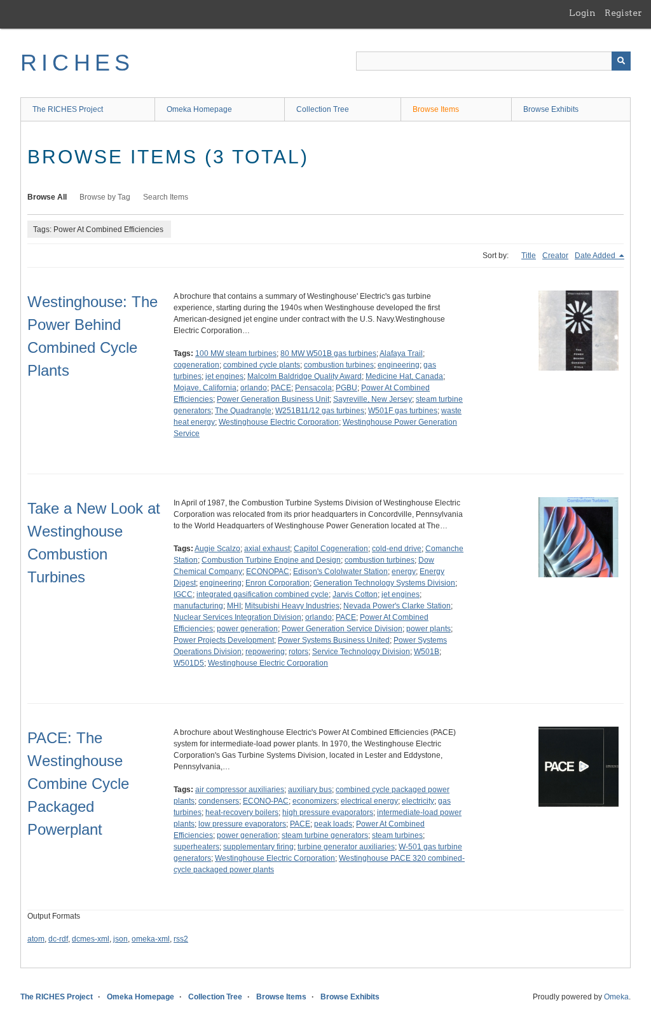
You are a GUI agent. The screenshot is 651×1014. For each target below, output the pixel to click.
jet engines (224, 376)
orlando (253, 387)
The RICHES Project (67, 109)
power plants (428, 628)
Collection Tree (322, 109)
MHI (234, 605)
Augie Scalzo (217, 548)
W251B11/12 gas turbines (319, 410)
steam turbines (397, 835)
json (120, 939)
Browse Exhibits (551, 109)
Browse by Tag (104, 197)
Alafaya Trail (401, 353)
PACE (281, 387)
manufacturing (198, 605)
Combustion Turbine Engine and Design (271, 560)
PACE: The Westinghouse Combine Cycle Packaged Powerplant (78, 783)
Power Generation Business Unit (273, 399)
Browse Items (436, 109)
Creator (555, 255)
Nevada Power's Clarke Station (397, 605)
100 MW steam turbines (236, 353)
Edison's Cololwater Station (340, 571)
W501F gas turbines (402, 410)
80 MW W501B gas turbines (328, 353)
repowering (265, 651)
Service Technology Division (361, 651)
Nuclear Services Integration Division (237, 617)
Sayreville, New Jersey (372, 399)
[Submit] (621, 61)
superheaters (196, 846)
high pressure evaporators (327, 812)
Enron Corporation (277, 583)
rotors (298, 651)
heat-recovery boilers (241, 812)
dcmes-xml (90, 939)
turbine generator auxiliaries (346, 846)
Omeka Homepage (199, 109)
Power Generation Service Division (342, 628)
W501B (426, 651)
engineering (399, 364)
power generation (247, 628)
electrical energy (369, 801)
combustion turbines (339, 364)
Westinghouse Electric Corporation (279, 422)
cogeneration (196, 364)
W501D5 (189, 663)
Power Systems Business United (334, 640)
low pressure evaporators (242, 823)
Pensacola (313, 387)
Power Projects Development (224, 640)
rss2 (181, 939)
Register (623, 13)
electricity (418, 801)
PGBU (346, 387)
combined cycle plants (261, 364)
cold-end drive (396, 548)
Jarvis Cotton (355, 594)
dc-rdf (58, 939)
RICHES (77, 63)
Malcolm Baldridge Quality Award (304, 376)
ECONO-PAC (266, 801)
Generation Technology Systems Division (384, 583)
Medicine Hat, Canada (404, 376)
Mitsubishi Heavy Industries (292, 605)
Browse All (47, 197)
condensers (218, 801)
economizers (314, 801)
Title (528, 255)
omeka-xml (151, 939)
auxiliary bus (310, 789)
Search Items (165, 197)
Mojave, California (205, 387)
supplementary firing (258, 846)
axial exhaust (267, 548)
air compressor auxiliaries (239, 789)
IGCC (183, 594)
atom (36, 939)
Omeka (616, 996)
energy (404, 571)
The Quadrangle (243, 410)
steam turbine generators (325, 835)
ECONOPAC (267, 571)
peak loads (333, 823)
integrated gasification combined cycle (262, 594)
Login (582, 13)
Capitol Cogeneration (331, 548)
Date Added (596, 255)
